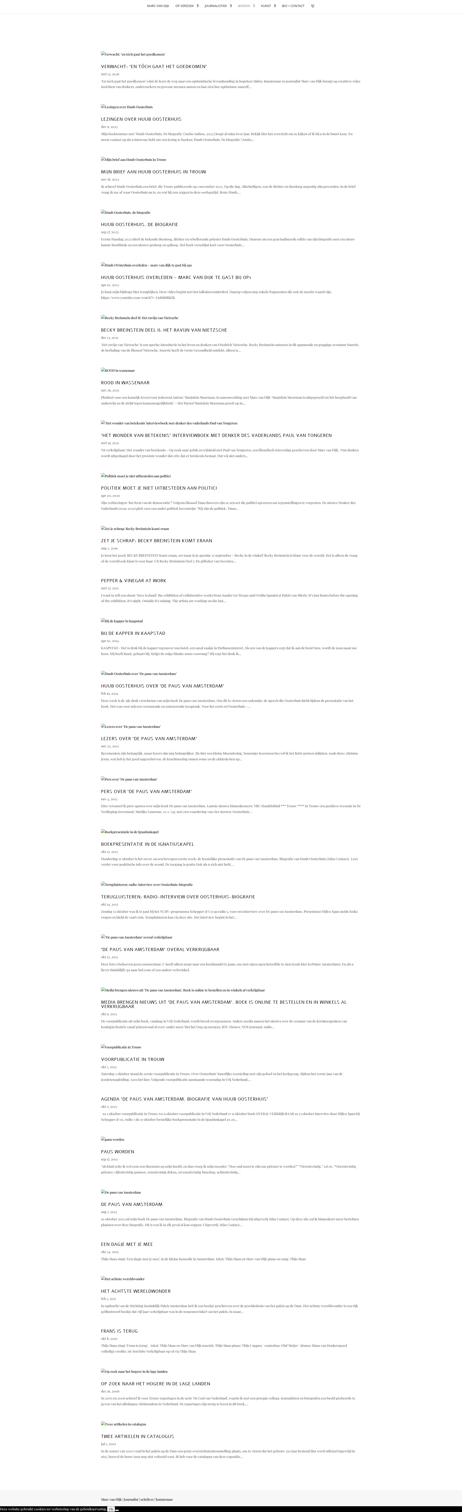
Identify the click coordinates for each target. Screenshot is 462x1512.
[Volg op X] (347, 1500)
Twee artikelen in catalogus (137, 1436)
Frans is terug (119, 1331)
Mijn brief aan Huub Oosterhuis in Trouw (153, 172)
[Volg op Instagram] (338, 1500)
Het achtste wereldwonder (136, 1291)
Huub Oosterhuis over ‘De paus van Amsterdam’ (162, 686)
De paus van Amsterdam (132, 1204)
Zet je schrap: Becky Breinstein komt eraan (156, 541)
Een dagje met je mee (127, 1244)
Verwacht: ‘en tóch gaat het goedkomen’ (154, 66)
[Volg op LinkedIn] (357, 1500)
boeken (244, 6)
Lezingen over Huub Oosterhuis (141, 119)
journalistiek (216, 6)
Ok (111, 1509)
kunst (266, 6)
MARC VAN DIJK (158, 6)
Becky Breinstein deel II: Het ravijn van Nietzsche (164, 330)
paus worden (117, 1152)
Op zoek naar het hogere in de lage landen (155, 1384)
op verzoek (184, 6)
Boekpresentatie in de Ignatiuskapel (147, 844)
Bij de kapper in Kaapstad (133, 633)
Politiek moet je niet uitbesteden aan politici (159, 488)
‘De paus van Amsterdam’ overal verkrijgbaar (160, 949)
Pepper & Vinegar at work (134, 581)
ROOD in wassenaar (125, 383)
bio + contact (293, 6)
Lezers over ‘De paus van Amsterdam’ (149, 739)
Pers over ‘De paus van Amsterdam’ (146, 791)
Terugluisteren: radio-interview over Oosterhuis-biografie (178, 897)
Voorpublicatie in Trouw (132, 1059)
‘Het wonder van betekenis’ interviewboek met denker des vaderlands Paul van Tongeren (216, 435)
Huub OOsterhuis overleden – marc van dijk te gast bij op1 (176, 277)
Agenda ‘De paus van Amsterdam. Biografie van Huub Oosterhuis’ (184, 1099)
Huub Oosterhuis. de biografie (139, 224)
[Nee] (117, 1510)
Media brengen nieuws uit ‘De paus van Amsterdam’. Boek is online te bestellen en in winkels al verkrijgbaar (224, 1004)
